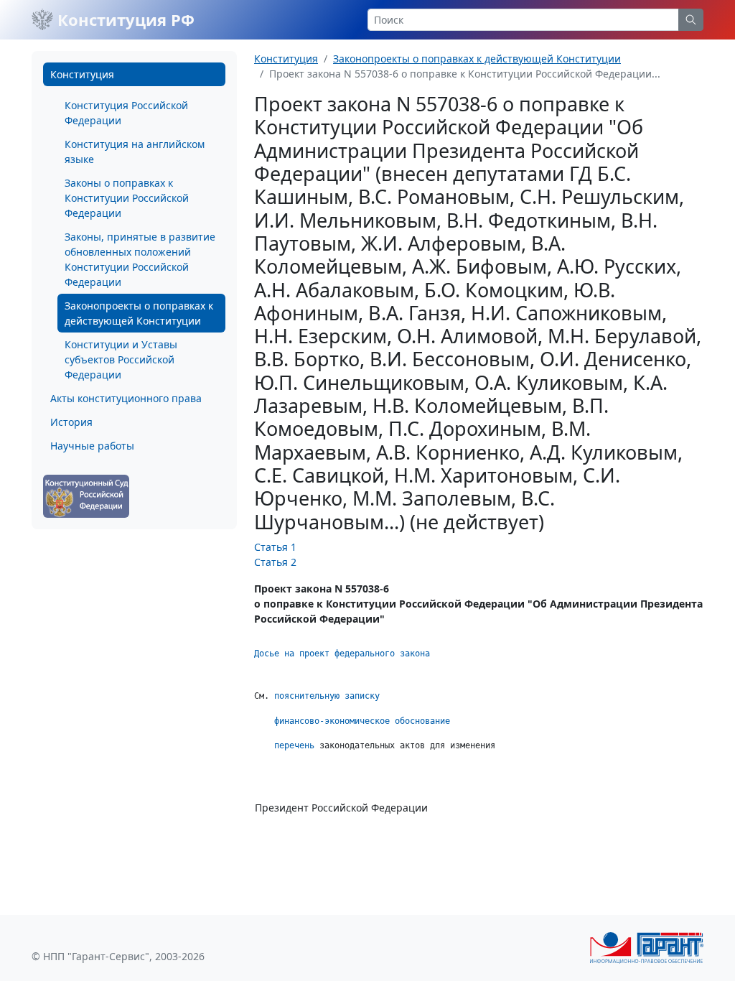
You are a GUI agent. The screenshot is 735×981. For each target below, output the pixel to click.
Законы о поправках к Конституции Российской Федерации (127, 198)
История (71, 422)
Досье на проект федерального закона (344, 653)
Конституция (82, 74)
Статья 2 (275, 562)
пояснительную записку (327, 696)
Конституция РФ (124, 19)
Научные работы (92, 445)
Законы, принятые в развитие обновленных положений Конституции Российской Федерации (140, 259)
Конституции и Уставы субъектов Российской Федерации (121, 359)
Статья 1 (275, 547)
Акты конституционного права (126, 398)
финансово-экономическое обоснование (362, 721)
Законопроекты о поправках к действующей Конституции (139, 313)
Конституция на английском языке (135, 151)
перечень (294, 745)
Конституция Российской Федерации (126, 112)
